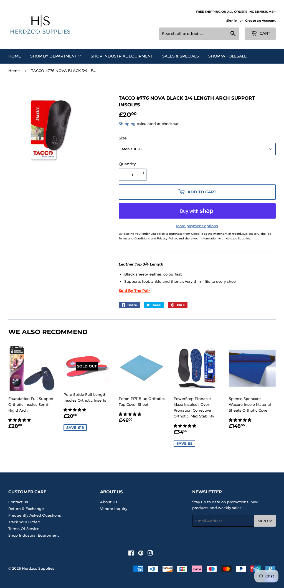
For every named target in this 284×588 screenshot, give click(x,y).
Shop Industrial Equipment (122, 56)
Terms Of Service (23, 528)
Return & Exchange (26, 508)
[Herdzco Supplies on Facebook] (131, 554)
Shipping (127, 123)
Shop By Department (54, 56)
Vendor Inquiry (113, 508)
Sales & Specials (180, 56)
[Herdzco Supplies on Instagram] (150, 554)
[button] (20, 420)
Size (123, 138)
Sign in (231, 20)
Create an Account (260, 20)
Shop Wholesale (227, 56)
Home (14, 56)
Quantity (127, 163)
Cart (264, 33)
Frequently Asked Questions (34, 515)
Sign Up (265, 521)
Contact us (18, 502)
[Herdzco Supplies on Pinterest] (141, 554)
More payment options (197, 226)
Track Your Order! (24, 522)
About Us (108, 502)
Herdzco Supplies (38, 568)
